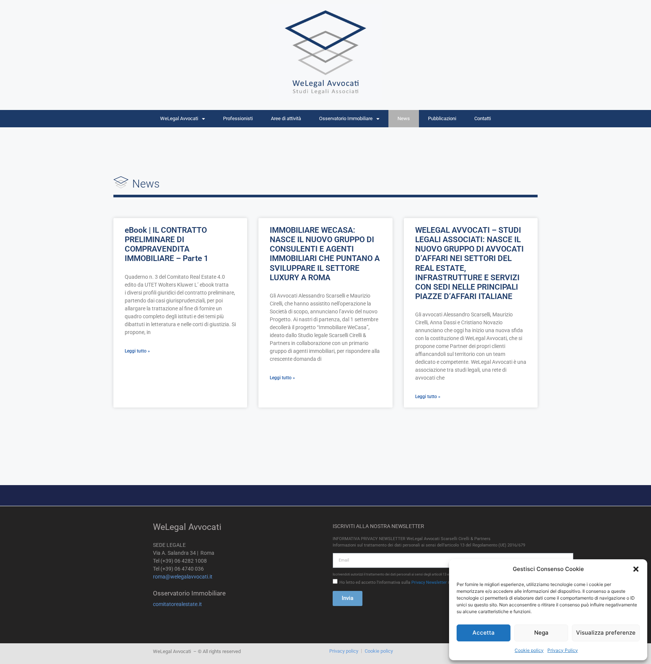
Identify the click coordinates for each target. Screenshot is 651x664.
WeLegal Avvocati (179, 118)
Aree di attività (286, 118)
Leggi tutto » (137, 351)
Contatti (482, 118)
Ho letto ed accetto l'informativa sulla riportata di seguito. (412, 582)
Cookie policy (529, 650)
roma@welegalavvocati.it (182, 577)
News (403, 118)
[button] (636, 569)
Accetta (483, 632)
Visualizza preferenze (606, 632)
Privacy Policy (562, 650)
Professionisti (238, 118)
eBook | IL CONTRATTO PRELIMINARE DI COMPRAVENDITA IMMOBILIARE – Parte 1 (166, 244)
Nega (541, 632)
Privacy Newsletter (429, 582)
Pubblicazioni (442, 118)
